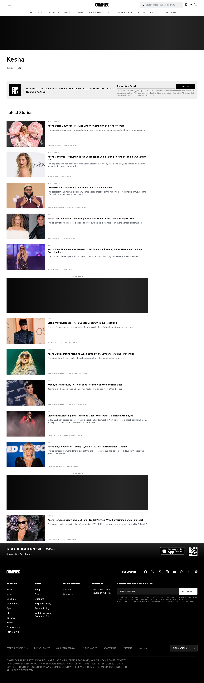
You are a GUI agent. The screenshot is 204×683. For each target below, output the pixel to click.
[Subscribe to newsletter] (188, 591)
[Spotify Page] (196, 571)
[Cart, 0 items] (195, 5)
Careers (67, 589)
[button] (183, 648)
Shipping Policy (43, 603)
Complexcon (13, 627)
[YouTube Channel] (174, 571)
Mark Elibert (54, 238)
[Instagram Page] (167, 571)
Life (8, 613)
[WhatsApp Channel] (160, 571)
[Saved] (186, 5)
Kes (19, 68)
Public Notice (90, 648)
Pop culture (13, 603)
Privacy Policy (126, 95)
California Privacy (66, 648)
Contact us (69, 594)
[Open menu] (9, 5)
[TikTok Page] (188, 571)
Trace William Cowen (58, 436)
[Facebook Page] (145, 571)
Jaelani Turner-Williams (59, 207)
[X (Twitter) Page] (152, 571)
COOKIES (143, 648)
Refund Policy (42, 608)
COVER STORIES (124, 12)
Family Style (13, 631)
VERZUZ (141, 12)
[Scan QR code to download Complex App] (193, 551)
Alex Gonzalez (55, 343)
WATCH (153, 12)
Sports (10, 608)
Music (10, 594)
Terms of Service (142, 95)
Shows (10, 622)
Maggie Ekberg (54, 146)
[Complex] (102, 5)
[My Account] (191, 5)
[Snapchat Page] (181, 571)
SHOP (30, 12)
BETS (109, 12)
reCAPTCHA (182, 93)
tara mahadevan (56, 466)
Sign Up (185, 86)
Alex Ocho (53, 176)
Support (39, 599)
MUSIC (67, 12)
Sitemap (128, 648)
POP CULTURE (95, 12)
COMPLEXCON (169, 12)
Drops (38, 594)
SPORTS (80, 12)
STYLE (41, 12)
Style (9, 589)
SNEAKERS (54, 12)
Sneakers (12, 599)
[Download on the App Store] (172, 551)
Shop (38, 589)
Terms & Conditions (17, 648)
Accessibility (110, 648)
